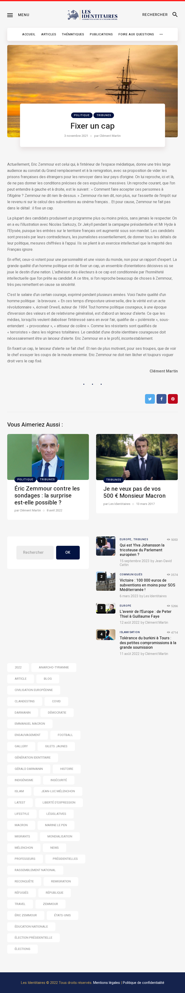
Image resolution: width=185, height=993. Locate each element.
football (65, 735)
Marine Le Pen (56, 825)
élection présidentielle (33, 937)
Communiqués (131, 574)
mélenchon (24, 847)
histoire (66, 769)
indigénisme (24, 780)
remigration (61, 881)
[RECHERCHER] (175, 15)
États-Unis (62, 915)
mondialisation (59, 836)
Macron (21, 825)
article (20, 678)
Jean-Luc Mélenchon (58, 791)
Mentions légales (106, 982)
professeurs (25, 858)
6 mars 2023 (129, 596)
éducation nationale (31, 926)
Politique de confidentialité (143, 982)
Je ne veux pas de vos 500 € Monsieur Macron (134, 492)
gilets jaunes (56, 746)
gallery (21, 746)
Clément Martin (156, 622)
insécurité (59, 780)
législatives (56, 813)
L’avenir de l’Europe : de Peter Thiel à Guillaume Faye (146, 614)
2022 (18, 667)
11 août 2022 (129, 653)
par (107, 135)
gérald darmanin (29, 769)
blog (48, 678)
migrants (22, 836)
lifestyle (22, 813)
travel (20, 904)
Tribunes (104, 115)
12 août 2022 (129, 622)
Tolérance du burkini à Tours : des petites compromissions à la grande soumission (148, 642)
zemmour (50, 904)
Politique (82, 115)
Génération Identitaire (33, 757)
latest (20, 802)
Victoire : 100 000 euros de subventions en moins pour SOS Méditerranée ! (147, 585)
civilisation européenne (34, 690)
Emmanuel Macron (30, 723)
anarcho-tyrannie (54, 667)
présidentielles (65, 858)
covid (56, 701)
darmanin (23, 712)
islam (19, 791)
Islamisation (130, 632)
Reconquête (24, 881)
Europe (126, 606)
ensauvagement (27, 735)
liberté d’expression (59, 802)
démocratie (57, 712)
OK (67, 552)
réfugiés (21, 892)
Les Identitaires (155, 596)
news (54, 847)
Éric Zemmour (26, 915)
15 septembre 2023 (134, 561)
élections (22, 949)
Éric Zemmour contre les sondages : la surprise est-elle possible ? (47, 495)
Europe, (126, 539)
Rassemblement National (35, 870)
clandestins (25, 701)
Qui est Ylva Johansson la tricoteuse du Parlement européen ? (142, 550)
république (54, 892)
